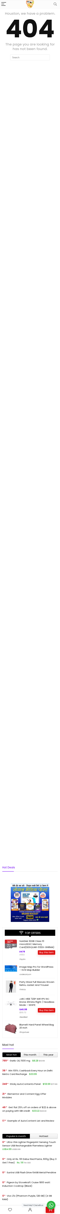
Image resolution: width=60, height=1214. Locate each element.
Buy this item (46, 952)
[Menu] (3, 4)
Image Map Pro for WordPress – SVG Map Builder (36, 968)
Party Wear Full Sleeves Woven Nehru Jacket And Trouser (36, 983)
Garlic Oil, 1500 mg (20, 1060)
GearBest (23, 1017)
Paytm (22, 959)
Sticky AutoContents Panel (25, 1084)
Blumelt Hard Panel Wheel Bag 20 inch (36, 1026)
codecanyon (25, 974)
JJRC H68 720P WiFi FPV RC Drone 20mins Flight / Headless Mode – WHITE (36, 1002)
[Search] (55, 4)
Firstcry (22, 989)
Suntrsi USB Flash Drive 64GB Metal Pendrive (31, 1172)
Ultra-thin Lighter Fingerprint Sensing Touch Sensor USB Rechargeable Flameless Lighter (29, 1143)
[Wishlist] (10, 1210)
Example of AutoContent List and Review (31, 1120)
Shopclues (24, 1032)
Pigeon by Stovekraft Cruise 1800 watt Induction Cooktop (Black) (26, 1184)
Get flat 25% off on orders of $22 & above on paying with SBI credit (29, 1109)
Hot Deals (8, 867)
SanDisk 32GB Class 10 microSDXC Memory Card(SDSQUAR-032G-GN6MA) (36, 944)
